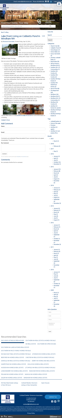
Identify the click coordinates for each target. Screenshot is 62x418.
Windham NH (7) (55, 96)
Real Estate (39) (55, 61)
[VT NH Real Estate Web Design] (55, 416)
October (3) (57, 283)
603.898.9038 (40, 1)
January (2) (57, 208)
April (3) (56, 294)
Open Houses (45, 383)
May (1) (56, 151)
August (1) (56, 179)
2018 (52, 143)
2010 (52, 269)
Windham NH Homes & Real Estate (35, 377)
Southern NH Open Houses (46, 344)
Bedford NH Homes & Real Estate (12, 357)
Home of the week (55, 123)
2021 (52, 138)
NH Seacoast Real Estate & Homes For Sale (16, 354)
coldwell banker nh (56, 121)
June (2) (56, 259)
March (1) (56, 141)
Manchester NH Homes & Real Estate (42, 371)
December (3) (57, 203)
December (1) (57, 164)
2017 (52, 149)
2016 (52, 154)
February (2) (57, 146)
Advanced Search (5, 28)
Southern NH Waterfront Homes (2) (54, 84)
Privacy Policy (18, 156)
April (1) (56, 158)
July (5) (56, 218)
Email (2, 132)
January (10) (57, 169)
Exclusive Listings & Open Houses (12, 340)
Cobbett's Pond (5, 120)
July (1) (56, 277)
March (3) (56, 212)
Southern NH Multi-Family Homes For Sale (16, 350)
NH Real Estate (31, 344)
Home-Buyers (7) (55, 50)
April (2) (56, 191)
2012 (52, 222)
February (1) (57, 189)
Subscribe (50, 31)
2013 (52, 206)
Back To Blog (4, 32)
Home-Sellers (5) (55, 51)
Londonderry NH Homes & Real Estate (14, 371)
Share (43, 36)
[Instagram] (51, 2)
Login (55, 1)
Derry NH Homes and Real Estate (43, 360)
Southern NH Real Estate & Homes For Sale (41, 340)
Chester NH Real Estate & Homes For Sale (40, 357)
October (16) (57, 162)
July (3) (56, 160)
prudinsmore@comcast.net (24, 115)
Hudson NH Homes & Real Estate (12, 367)
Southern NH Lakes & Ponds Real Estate (15, 347)
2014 (52, 185)
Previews (53, 125)
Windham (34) (54, 94)
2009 (52, 290)
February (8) (57, 171)
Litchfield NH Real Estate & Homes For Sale (40, 367)
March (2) (56, 173)
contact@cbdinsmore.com (24, 1)
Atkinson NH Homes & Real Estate (43, 354)
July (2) (56, 177)
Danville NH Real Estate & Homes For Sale (15, 360)
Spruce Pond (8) (55, 88)
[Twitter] (48, 1)
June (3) (56, 216)
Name (3, 126)
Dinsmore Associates (8, 41)
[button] (51, 26)
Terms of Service (24, 156)
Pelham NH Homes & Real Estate (12, 374)
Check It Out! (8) (55, 46)
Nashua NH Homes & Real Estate (36, 374)
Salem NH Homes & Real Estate (11, 377)
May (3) (56, 296)
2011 (52, 247)
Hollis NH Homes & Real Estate (38, 364)
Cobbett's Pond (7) (56, 48)
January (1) (57, 156)
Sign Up (60, 1)
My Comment (5, 143)
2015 (52, 166)
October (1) (57, 238)
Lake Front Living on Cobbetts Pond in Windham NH (20, 37)
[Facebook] (46, 1)
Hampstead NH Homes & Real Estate (13, 364)
